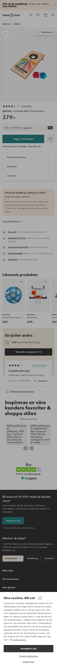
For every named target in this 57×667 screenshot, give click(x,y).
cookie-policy (19, 639)
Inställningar (29, 661)
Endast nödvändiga (28, 656)
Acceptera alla (28, 648)
